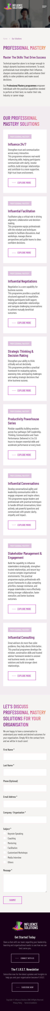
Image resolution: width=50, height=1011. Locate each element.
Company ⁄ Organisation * (14, 812)
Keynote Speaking (15, 833)
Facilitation (12, 847)
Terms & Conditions (30, 1003)
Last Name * (8, 765)
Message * (7, 870)
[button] (44, 6)
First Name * (8, 749)
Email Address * (10, 796)
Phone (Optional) (10, 781)
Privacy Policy (17, 1003)
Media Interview (14, 857)
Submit (12, 900)
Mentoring (12, 842)
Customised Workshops (17, 852)
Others (10, 862)
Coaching (12, 838)
